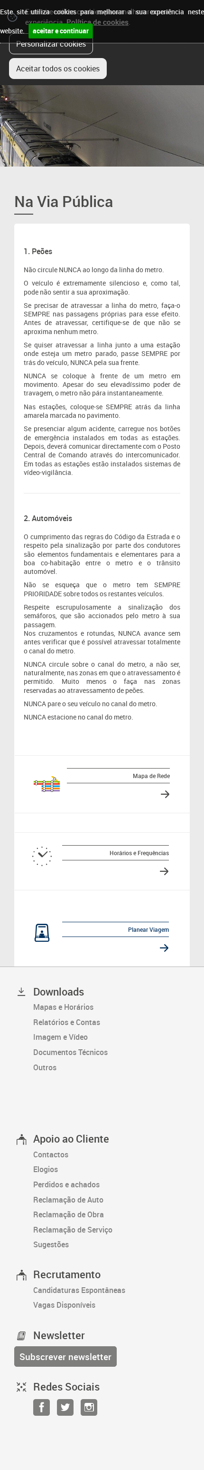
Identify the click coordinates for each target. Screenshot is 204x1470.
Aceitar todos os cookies (58, 68)
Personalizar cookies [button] (51, 44)
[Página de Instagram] (89, 1410)
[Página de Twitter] (65, 1410)
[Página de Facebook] (41, 1410)
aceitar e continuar (61, 30)
